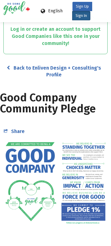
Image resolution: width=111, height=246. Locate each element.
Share (18, 131)
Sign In (81, 16)
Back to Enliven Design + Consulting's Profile (57, 71)
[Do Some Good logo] (15, 11)
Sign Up (82, 6)
